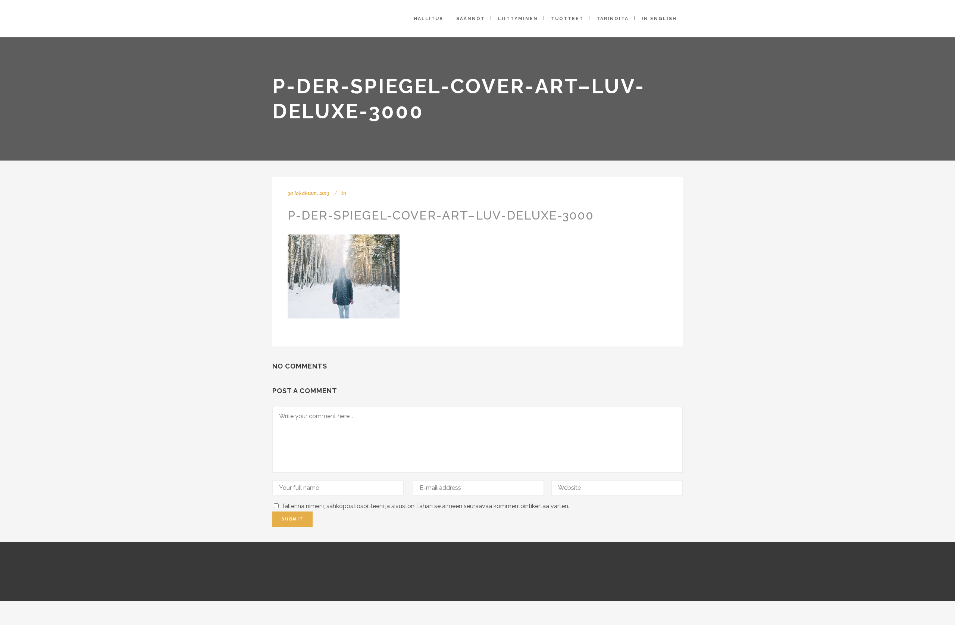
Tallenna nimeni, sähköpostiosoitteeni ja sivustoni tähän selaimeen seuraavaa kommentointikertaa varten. (425, 506)
